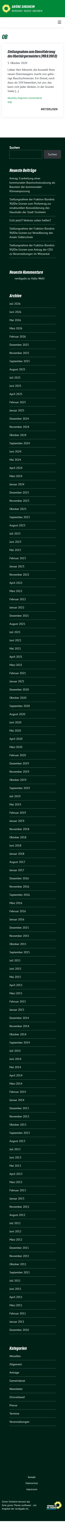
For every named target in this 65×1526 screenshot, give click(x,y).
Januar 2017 (16, 870)
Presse (13, 1405)
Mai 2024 (15, 459)
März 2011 (15, 1305)
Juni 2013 (15, 1157)
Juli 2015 (15, 960)
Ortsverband (17, 1397)
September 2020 (19, 706)
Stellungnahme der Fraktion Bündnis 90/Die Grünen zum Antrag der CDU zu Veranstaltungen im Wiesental (32, 249)
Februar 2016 (17, 911)
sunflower (26, 1505)
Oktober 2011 (17, 1264)
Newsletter (16, 1389)
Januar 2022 (16, 607)
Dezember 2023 (19, 492)
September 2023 (19, 517)
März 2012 (15, 1239)
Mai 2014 (15, 1067)
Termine (14, 1413)
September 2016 (19, 895)
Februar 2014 (17, 1092)
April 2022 (15, 583)
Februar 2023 (17, 558)
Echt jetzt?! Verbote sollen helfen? (30, 220)
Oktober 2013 (17, 1124)
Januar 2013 (16, 1198)
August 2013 (17, 1141)
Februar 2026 (17, 336)
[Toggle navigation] (59, 22)
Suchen (14, 147)
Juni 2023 (15, 542)
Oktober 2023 (17, 509)
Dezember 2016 (19, 878)
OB (10, 102)
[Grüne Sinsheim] (6, 8)
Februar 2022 (17, 599)
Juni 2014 (15, 1059)
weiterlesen (49, 109)
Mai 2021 (15, 648)
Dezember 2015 (19, 927)
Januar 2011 (16, 1321)
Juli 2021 (15, 632)
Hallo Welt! (37, 278)
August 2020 (17, 714)
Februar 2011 (17, 1313)
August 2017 (17, 862)
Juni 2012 (15, 1231)
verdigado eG (21, 1508)
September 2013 (19, 1133)
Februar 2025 (17, 402)
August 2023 (17, 525)
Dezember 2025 (19, 345)
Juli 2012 (15, 1223)
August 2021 (17, 624)
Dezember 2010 (19, 1330)
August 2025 (17, 369)
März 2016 (15, 903)
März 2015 (15, 993)
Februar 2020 (17, 755)
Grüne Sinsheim (23, 7)
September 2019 (19, 788)
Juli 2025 (15, 377)
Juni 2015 (15, 968)
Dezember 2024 (19, 418)
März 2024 (15, 476)
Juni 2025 (15, 386)
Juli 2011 (15, 1280)
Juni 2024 (15, 451)
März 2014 (15, 1083)
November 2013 (19, 1116)
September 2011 (19, 1272)
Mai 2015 (15, 977)
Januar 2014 (16, 1100)
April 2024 (15, 468)
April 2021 (15, 656)
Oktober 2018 (17, 837)
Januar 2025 (16, 410)
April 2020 (15, 739)
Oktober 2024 (17, 435)
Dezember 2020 (19, 689)
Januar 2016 (16, 919)
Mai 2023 (15, 550)
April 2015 (15, 985)
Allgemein (23, 97)
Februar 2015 (17, 1001)
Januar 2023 (16, 566)
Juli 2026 (15, 303)
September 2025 (19, 361)
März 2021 (15, 665)
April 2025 (15, 394)
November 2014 (19, 1026)
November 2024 (19, 427)
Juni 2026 (15, 312)
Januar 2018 (16, 854)
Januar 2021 (16, 681)
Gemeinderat (35, 97)
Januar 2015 (16, 1009)
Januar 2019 (16, 821)
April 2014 (15, 1075)
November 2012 (19, 1207)
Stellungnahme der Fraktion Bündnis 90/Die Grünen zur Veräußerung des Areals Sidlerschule (32, 233)
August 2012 (17, 1215)
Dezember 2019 (19, 763)
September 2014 (19, 1042)
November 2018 (19, 829)
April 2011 (15, 1297)
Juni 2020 (15, 722)
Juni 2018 (15, 845)
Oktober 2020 (17, 698)
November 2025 (19, 353)
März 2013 (15, 1182)
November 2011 (19, 1256)
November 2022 (19, 574)
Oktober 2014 (17, 1034)
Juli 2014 (15, 1051)
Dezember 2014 (19, 1018)
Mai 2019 (15, 804)
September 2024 (19, 443)
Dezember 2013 (19, 1108)
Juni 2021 (15, 640)
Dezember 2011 (19, 1248)
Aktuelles (12, 97)
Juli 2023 (15, 533)
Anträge (14, 1372)
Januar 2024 (16, 484)
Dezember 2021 (19, 615)
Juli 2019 (15, 796)
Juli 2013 (15, 1149)
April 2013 (15, 1174)
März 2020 (15, 747)
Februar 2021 (17, 673)
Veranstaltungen (19, 1422)
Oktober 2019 (17, 780)
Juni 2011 (15, 1289)
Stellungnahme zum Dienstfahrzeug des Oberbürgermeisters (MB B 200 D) (32, 54)
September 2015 (19, 952)
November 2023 (19, 501)
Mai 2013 (15, 1165)
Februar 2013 (17, 1190)
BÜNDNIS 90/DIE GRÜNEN (27, 11)
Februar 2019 (17, 812)
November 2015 (19, 936)
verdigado (21, 278)
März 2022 (15, 591)
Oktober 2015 (17, 944)
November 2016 (19, 886)
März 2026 (15, 328)
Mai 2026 (15, 320)
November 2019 (19, 771)
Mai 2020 (15, 730)
